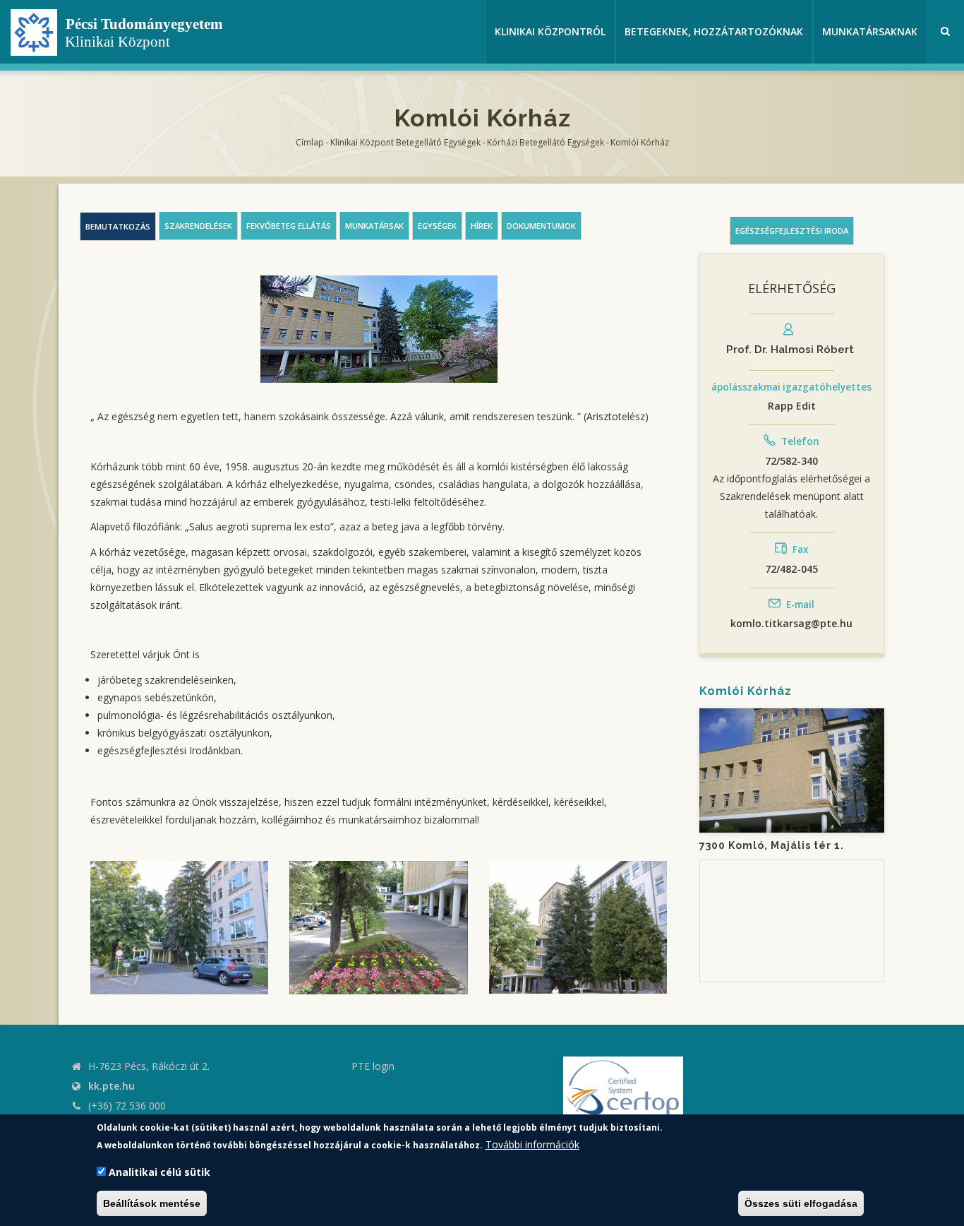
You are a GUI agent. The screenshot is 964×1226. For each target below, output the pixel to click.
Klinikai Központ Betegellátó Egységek (405, 142)
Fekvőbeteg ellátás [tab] (288, 225)
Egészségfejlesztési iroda (791, 230)
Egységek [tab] (437, 225)
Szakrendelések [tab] (198, 225)
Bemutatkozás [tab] (117, 226)
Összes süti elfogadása (801, 1203)
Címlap (310, 142)
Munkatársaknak (869, 31)
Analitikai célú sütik (159, 1172)
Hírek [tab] (482, 225)
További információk (532, 1144)
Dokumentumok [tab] (541, 225)
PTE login (372, 1066)
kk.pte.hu (111, 1086)
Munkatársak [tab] (374, 225)
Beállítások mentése (151, 1203)
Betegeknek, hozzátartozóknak (714, 31)
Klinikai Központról (550, 31)
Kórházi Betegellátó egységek (545, 142)
